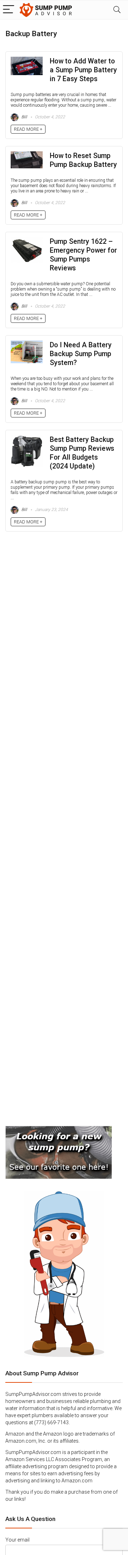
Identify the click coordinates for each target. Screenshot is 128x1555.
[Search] (117, 9)
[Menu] (8, 9)
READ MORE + (28, 129)
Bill (23, 116)
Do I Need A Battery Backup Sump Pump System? (81, 354)
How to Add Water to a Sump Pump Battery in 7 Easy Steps (83, 70)
